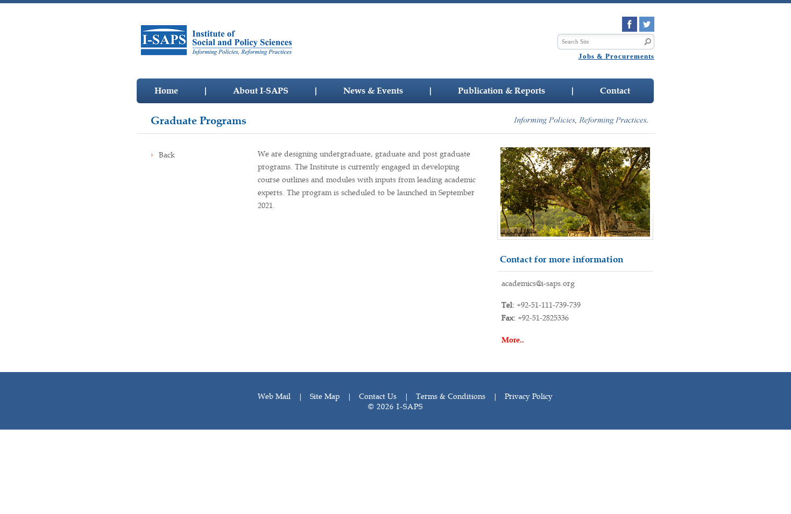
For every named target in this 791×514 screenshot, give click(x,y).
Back (167, 154)
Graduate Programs (198, 120)
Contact (615, 91)
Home (166, 91)
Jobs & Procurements (616, 56)
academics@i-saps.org (538, 283)
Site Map (325, 396)
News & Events (373, 91)
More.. (513, 340)
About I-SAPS (260, 91)
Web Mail (274, 396)
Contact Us (378, 396)
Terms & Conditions (450, 396)
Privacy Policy (529, 396)
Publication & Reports (501, 91)
